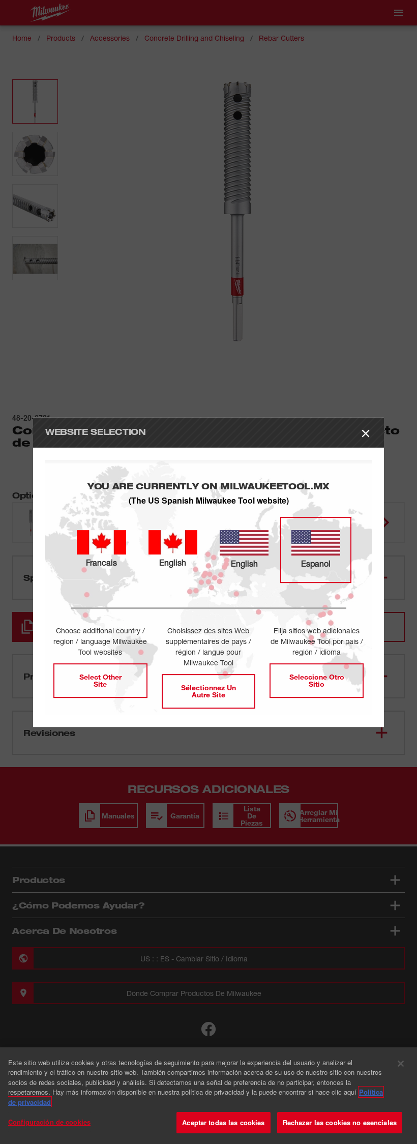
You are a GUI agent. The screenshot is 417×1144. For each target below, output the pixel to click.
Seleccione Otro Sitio (316, 680)
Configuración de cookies (49, 1122)
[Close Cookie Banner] (401, 1063)
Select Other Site (100, 680)
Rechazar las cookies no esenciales (340, 1122)
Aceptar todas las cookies (223, 1122)
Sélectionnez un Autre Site (208, 691)
